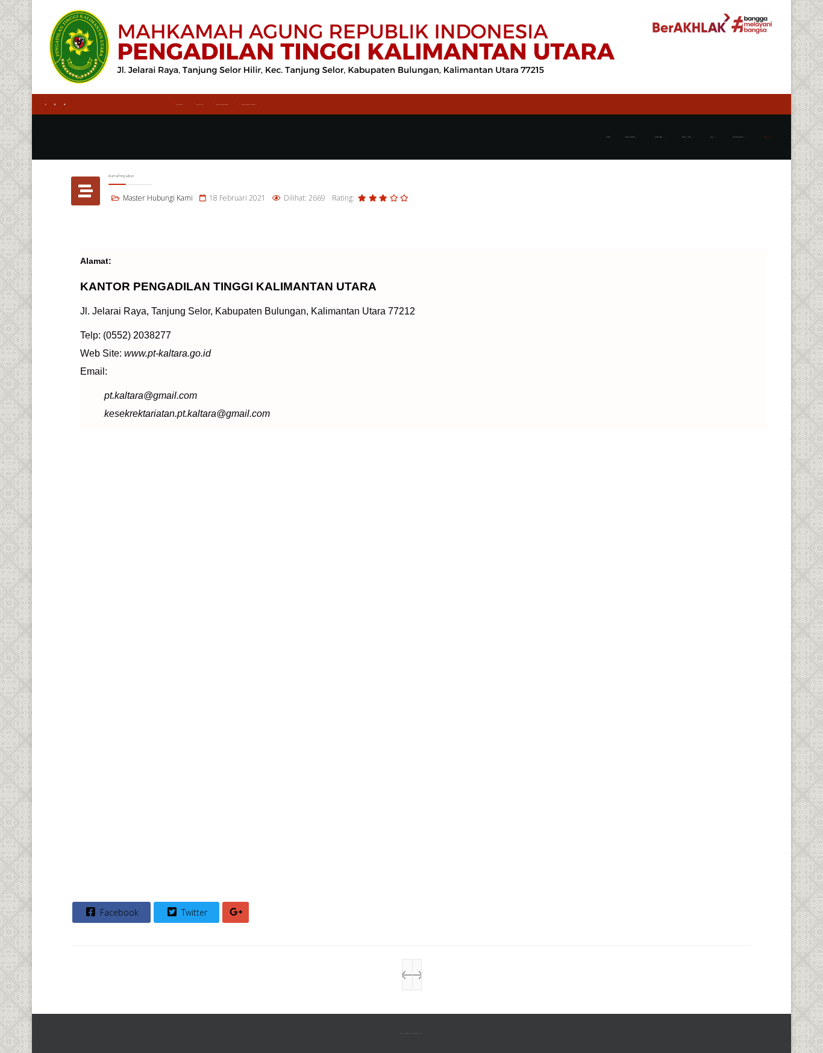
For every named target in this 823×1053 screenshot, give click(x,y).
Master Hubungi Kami (158, 198)
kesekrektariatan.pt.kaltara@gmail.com (187, 413)
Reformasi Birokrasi (738, 137)
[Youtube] (64, 104)
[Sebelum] (407, 975)
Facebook (118, 912)
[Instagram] (54, 104)
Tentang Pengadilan (630, 137)
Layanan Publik (658, 137)
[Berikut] (417, 975)
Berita (711, 137)
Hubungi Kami (766, 137)
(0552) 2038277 (180, 104)
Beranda (608, 137)
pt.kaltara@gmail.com (222, 104)
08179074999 (199, 104)
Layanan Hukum (686, 137)
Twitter (193, 912)
